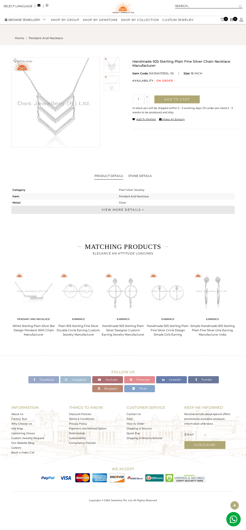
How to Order (135, 423)
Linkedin (174, 379)
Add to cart (177, 99)
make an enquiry (173, 119)
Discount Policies (80, 414)
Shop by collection (140, 20)
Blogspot (110, 388)
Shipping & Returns (139, 428)
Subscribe (205, 445)
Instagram (78, 379)
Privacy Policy (78, 423)
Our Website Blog (22, 443)
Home (19, 38)
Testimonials (77, 433)
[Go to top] (234, 505)
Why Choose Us (21, 423)
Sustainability (77, 438)
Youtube (111, 379)
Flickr (142, 388)
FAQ (129, 419)
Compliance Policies (82, 443)
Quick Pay (133, 433)
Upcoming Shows (23, 433)
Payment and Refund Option (87, 428)
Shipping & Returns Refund (144, 438)
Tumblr (206, 379)
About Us (17, 414)
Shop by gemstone (100, 20)
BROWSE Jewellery (24, 20)
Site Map (17, 428)
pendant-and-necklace (46, 38)
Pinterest (143, 379)
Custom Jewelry (178, 20)
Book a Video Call (22, 452)
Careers (16, 447)
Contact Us (134, 414)
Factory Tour (19, 419)
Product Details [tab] (108, 176)
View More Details (122, 209)
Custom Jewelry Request (27, 438)
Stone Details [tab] (140, 176)
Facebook (46, 379)
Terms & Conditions (81, 419)
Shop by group (65, 20)
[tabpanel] (33, 302)
